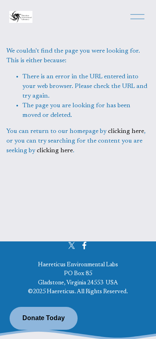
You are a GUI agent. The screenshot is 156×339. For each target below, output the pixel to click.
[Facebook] (84, 245)
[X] (72, 245)
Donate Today (43, 317)
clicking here (126, 131)
